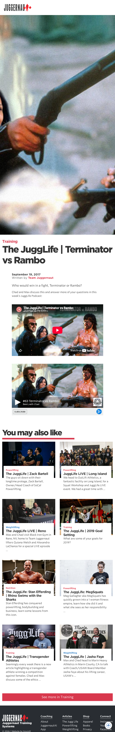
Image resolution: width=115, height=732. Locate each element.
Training (10, 241)
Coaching (46, 716)
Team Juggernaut (40, 277)
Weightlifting (13, 527)
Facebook (106, 729)
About (44, 721)
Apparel (88, 721)
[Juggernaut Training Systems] (18, 7)
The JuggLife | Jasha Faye (83, 657)
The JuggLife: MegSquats (83, 592)
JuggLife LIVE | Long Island (85, 474)
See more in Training (58, 697)
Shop (86, 716)
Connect (105, 716)
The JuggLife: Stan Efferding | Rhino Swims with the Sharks (28, 595)
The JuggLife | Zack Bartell (27, 474)
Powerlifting (12, 470)
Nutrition (10, 588)
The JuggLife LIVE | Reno (26, 531)
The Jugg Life (70, 721)
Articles (67, 716)
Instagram (106, 721)
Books (86, 725)
